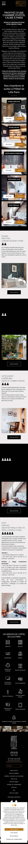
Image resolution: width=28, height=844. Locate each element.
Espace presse (14, 770)
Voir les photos (14, 292)
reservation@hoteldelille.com (14, 761)
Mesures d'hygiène (14, 773)
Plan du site (14, 779)
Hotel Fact (14, 787)
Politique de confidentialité (14, 784)
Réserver (20, 118)
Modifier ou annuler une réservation (14, 776)
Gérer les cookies (14, 793)
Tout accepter (14, 829)
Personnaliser (14, 836)
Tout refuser (14, 833)
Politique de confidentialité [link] (14, 839)
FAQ (14, 790)
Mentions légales (14, 781)
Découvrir (8, 118)
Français (9, 766)
